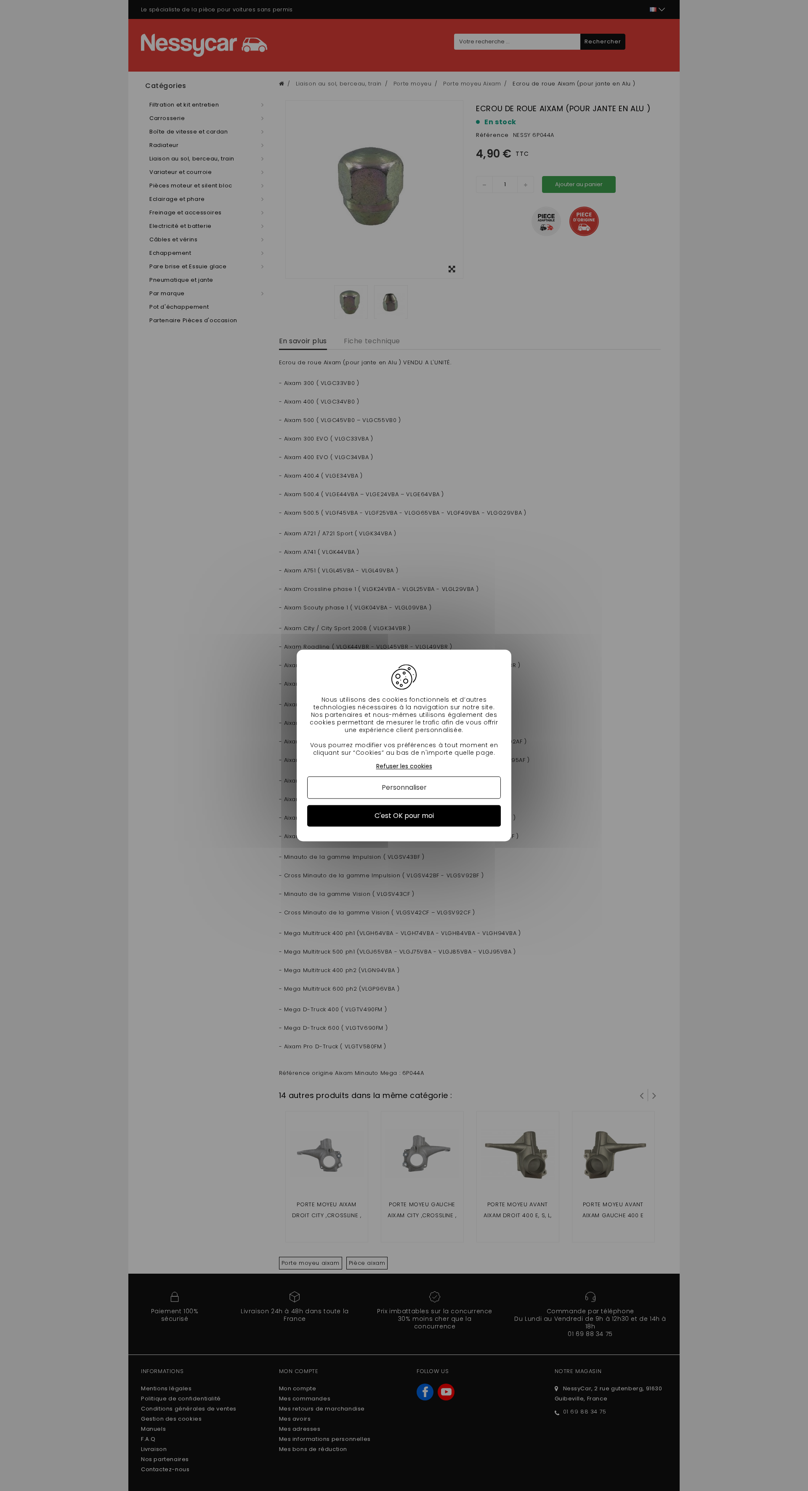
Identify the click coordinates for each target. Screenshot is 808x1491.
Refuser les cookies (404, 766)
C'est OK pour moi (404, 815)
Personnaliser (404, 787)
